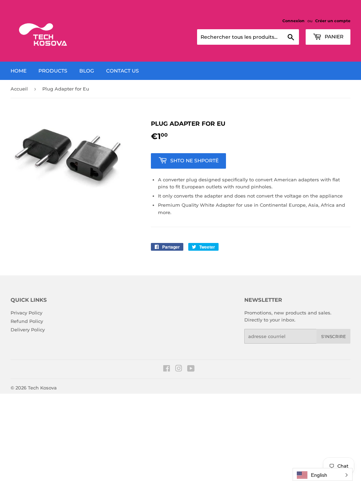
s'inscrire (333, 336)
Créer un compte (332, 20)
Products (52, 71)
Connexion (293, 20)
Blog (86, 71)
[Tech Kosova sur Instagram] (178, 369)
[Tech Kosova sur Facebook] (166, 369)
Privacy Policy (26, 313)
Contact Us (122, 71)
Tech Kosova (42, 388)
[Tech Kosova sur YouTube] (191, 369)
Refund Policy (27, 321)
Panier (333, 36)
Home (18, 71)
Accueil (19, 89)
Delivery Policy (28, 329)
